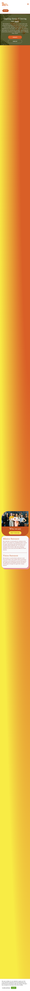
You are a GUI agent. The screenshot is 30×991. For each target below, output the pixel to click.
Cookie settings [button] (6, 987)
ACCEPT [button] (13, 987)
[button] (15, 37)
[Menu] (28, 4)
